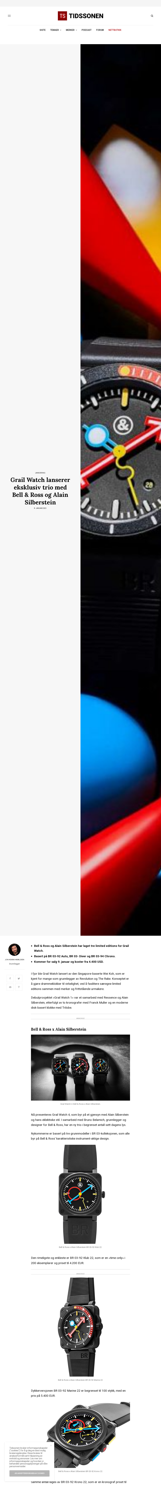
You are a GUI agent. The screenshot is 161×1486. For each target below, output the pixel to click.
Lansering (40, 473)
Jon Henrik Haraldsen (14, 960)
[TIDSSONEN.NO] (80, 15)
